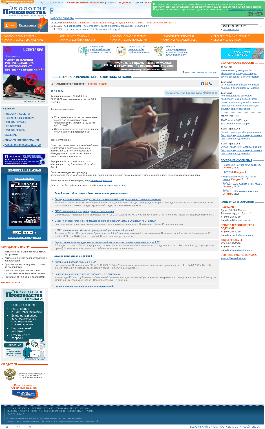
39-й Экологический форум (235, 123)
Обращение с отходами (74, 36)
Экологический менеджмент (231, 36)
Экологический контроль (20, 36)
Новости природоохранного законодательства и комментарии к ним (176, 50)
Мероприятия (13, 125)
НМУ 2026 (228, 172)
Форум (11, 414)
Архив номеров (17, 237)
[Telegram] (51, 12)
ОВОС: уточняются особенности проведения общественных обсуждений (94, 230)
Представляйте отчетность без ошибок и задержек (138, 49)
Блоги (20, 414)
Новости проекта (62, 18)
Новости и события (18, 114)
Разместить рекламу (34, 101)
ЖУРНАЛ (11, 408)
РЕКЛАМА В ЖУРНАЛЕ (42, 408)
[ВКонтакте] (52, 9)
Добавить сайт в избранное (207, 427)
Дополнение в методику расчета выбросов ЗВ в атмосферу (87, 274)
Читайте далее (9, 282)
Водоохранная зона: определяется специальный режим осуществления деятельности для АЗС (107, 242)
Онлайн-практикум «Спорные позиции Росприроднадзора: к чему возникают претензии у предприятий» (241, 135)
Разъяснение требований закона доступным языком (100, 49)
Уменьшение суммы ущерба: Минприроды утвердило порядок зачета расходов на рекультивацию (240, 73)
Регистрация (27, 25)
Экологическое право (227, 40)
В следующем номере (15, 247)
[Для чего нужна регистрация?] (40, 26)
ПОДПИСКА (23, 408)
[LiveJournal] (210, 83)
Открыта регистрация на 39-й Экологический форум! (91, 29)
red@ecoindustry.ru (239, 220)
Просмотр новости (97, 83)
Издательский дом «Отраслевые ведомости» (40, 418)
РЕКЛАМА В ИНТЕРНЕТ (67, 408)
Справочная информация (22, 140)
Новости (35, 411)
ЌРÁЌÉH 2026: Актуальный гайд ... (242, 191)
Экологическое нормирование (23, 40)
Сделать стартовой (238, 427)
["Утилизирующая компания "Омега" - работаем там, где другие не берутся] (134, 65)
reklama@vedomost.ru (241, 250)
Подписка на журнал (24, 170)
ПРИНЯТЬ (255, 13)
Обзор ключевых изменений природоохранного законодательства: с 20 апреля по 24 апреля (105, 220)
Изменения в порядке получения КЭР (75, 262)
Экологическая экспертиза (129, 36)
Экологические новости (20, 117)
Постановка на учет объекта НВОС (242, 165)
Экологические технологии (129, 40)
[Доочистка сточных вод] (242, 53)
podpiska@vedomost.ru (241, 235)
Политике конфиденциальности (245, 9)
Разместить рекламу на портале (200, 72)
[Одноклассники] (207, 83)
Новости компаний (16, 121)
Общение (11, 135)
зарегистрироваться (101, 180)
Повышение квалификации (23, 145)
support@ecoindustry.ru (233, 258)
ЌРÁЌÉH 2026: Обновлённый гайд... (242, 183)
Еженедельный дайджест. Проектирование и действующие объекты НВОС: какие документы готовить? (119, 22)
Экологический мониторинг (78, 40)
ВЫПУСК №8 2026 (24, 178)
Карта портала (231, 29)
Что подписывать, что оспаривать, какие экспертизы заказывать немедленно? (106, 26)
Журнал (10, 108)
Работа (89, 411)
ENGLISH (256, 427)
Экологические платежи (178, 36)
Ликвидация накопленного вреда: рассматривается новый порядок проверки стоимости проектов (108, 199)
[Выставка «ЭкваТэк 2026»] (24, 159)
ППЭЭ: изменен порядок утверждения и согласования (84, 211)
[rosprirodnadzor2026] (24, 73)
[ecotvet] (24, 323)
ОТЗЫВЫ (111, 2)
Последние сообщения (236, 160)
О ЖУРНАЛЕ (56, 2)
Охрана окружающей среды (180, 40)
